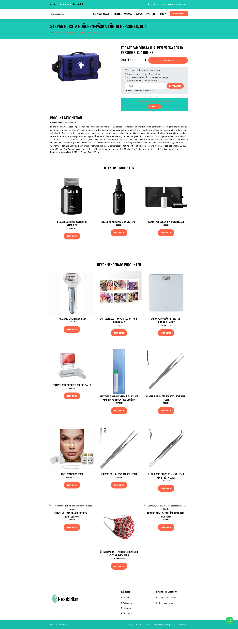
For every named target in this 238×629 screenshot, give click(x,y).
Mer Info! (168, 60)
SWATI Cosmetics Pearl (72, 474)
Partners (151, 14)
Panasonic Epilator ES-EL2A (72, 318)
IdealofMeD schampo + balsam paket (166, 221)
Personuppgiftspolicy (162, 624)
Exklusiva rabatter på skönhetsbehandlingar (148, 77)
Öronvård (71, 122)
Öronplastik (127, 613)
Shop (163, 14)
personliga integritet (135, 90)
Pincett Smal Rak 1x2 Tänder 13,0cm (119, 474)
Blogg (139, 14)
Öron (64, 122)
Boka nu (154, 107)
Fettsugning (127, 603)
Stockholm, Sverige (158, 4)
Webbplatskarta (180, 624)
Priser (117, 14)
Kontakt (139, 624)
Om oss (128, 14)
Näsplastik (127, 608)
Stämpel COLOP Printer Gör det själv (72, 385)
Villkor (148, 624)
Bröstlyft (126, 598)
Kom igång (178, 13)
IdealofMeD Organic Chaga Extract (119, 221)
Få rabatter (175, 86)
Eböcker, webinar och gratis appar (143, 80)
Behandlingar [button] (101, 14)
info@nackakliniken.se (177, 4)
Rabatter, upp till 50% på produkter (143, 74)
